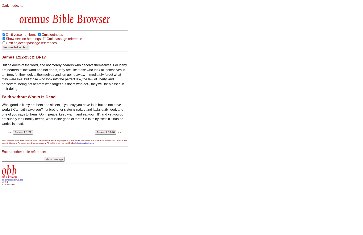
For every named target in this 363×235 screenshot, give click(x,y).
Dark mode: (10, 5)
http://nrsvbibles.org (85, 143)
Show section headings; (24, 39)
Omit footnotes (52, 34)
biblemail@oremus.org (12, 180)
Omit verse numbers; (21, 34)
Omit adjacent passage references (31, 43)
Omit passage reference (64, 39)
